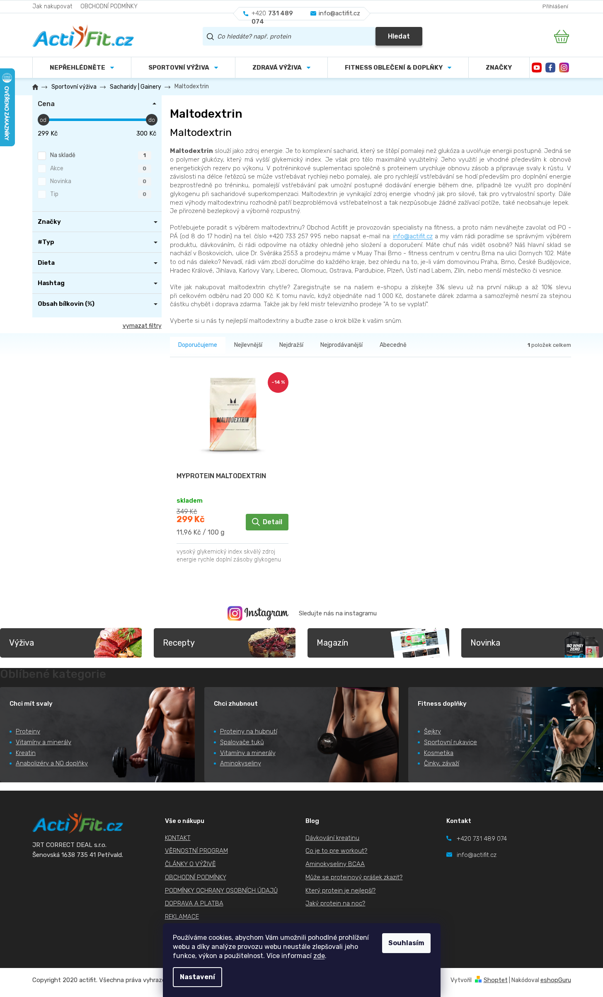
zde (319, 956)
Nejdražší (291, 344)
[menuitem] (183, 67)
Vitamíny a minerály (43, 742)
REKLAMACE (182, 916)
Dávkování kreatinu (332, 838)
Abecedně (393, 344)
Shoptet (496, 980)
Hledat (399, 36)
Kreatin (26, 753)
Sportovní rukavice (450, 742)
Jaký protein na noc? (335, 903)
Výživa (21, 643)
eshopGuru (555, 980)
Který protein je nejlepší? (340, 890)
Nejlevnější (248, 344)
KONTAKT (178, 838)
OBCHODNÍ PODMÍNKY (109, 6)
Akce (98, 168)
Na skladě (98, 155)
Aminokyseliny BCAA (335, 864)
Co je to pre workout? (336, 850)
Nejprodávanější (341, 344)
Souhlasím (406, 943)
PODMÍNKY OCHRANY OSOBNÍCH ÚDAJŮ (221, 890)
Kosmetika (438, 753)
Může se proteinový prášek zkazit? (353, 877)
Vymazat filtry (142, 325)
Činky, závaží (441, 763)
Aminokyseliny (240, 763)
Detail (272, 522)
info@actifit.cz (413, 236)
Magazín (332, 643)
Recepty (179, 643)
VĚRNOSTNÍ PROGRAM (196, 850)
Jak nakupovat (52, 6)
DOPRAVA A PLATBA (194, 903)
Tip (98, 194)
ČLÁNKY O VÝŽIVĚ (190, 864)
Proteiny (28, 731)
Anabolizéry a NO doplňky (52, 763)
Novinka (98, 181)
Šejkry (432, 731)
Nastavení (197, 977)
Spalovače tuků (242, 742)
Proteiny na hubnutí (248, 731)
